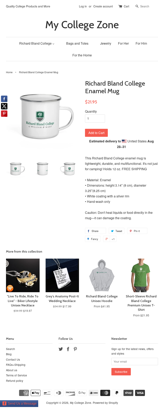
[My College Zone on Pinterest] (75, 350)
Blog (9, 354)
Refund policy (14, 381)
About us (11, 370)
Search (10, 349)
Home (9, 72)
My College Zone (82, 25)
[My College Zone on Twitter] (61, 350)
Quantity (91, 111)
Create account (103, 6)
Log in (83, 6)
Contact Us (13, 359)
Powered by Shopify (105, 403)
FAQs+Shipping (15, 365)
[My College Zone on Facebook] (68, 350)
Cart (126, 6)
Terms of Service (16, 375)
